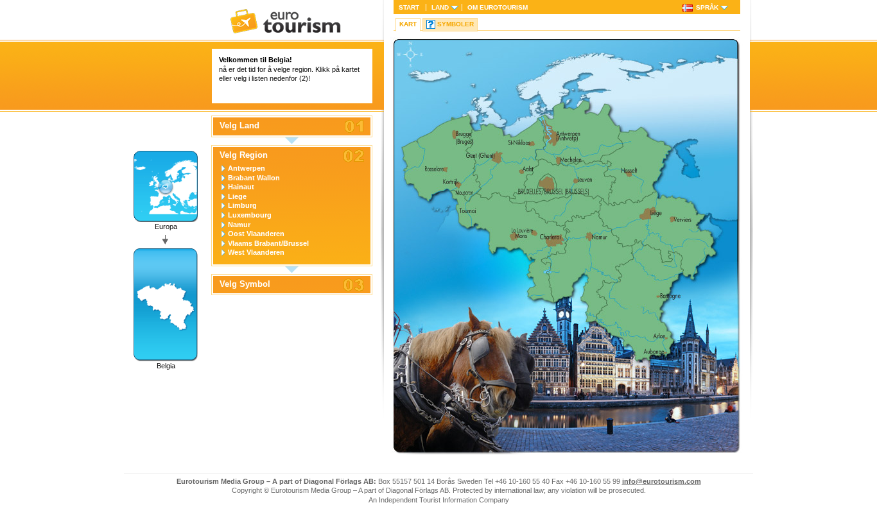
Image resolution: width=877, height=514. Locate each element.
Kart (408, 24)
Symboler (455, 24)
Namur (239, 224)
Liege (237, 196)
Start (409, 7)
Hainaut (241, 187)
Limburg (242, 205)
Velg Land (239, 125)
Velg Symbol (245, 284)
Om (497, 7)
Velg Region (244, 155)
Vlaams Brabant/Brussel (268, 243)
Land (440, 7)
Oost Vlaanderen (256, 233)
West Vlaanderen (256, 252)
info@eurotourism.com (661, 481)
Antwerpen (246, 168)
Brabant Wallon (254, 178)
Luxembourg (250, 215)
